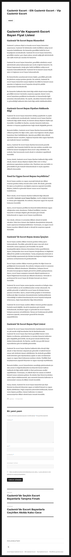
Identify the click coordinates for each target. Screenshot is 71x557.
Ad (8, 446)
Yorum (10, 420)
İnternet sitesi (12, 463)
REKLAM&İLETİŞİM (13, 541)
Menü (10, 20)
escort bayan (10, 552)
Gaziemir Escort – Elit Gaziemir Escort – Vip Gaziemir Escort (31, 552)
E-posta (10, 454)
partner (12, 399)
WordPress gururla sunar (56, 552)
